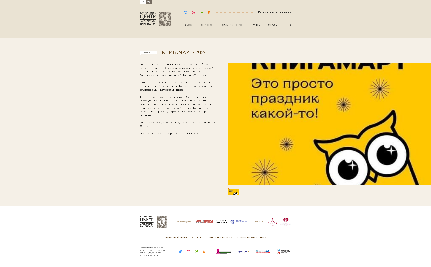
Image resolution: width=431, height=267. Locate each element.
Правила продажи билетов (220, 237)
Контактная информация (176, 237)
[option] (329, 124)
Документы (197, 237)
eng (148, 2)
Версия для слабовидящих (277, 12)
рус (143, 2)
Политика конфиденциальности (252, 237)
